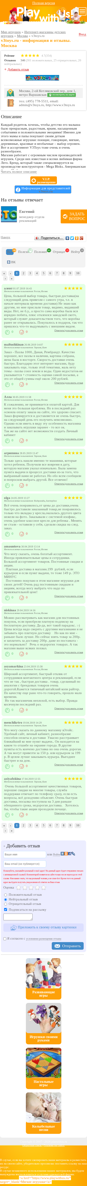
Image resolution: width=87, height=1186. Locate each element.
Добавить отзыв (18, 69)
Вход (82, 34)
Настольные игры (44, 1083)
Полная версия (43, 3)
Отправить (71, 946)
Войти (56, 854)
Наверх (5, 237)
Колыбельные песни (43, 1128)
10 (77, 273)
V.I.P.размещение (46, 180)
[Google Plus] (81, 238)
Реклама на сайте (54, 1145)
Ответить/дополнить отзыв (68, 330)
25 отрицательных (65, 60)
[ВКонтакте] (67, 238)
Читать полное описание (19, 171)
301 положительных (39, 60)
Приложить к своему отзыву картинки (47, 927)
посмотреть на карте (63, 94)
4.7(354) (46, 55)
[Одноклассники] (77, 238)
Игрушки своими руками (44, 1038)
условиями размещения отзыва (43, 938)
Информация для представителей (45, 190)
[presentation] (10, 252)
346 (23, 60)
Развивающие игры (43, 993)
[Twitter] (72, 238)
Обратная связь (32, 1145)
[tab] (10, 252)
